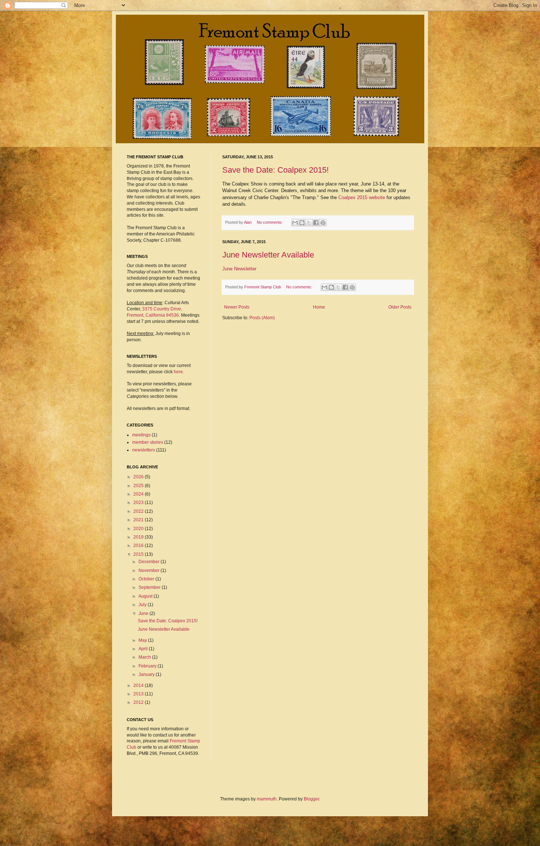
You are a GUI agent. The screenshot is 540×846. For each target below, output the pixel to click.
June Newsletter (239, 268)
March (145, 657)
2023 (139, 502)
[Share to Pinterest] (323, 222)
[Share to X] (309, 222)
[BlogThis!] (302, 222)
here (178, 371)
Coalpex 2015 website (361, 197)
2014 (139, 685)
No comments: (270, 222)
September (150, 587)
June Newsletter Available (268, 254)
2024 (139, 494)
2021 (139, 519)
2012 (139, 702)
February (148, 666)
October (146, 579)
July (143, 604)
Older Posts (399, 307)
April (143, 648)
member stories (147, 442)
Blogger (311, 799)
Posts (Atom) (262, 317)
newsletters (143, 450)
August (146, 596)
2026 (139, 476)
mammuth (267, 799)
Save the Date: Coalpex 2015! (275, 169)
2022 (139, 511)
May (143, 640)
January (147, 674)
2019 (139, 537)
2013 (139, 693)
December (149, 561)
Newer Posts (236, 307)
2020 (139, 528)
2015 (139, 554)
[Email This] (295, 222)
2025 (139, 485)
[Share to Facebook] (316, 222)
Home (319, 307)
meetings (141, 435)
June (144, 613)
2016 (139, 545)
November (149, 570)
